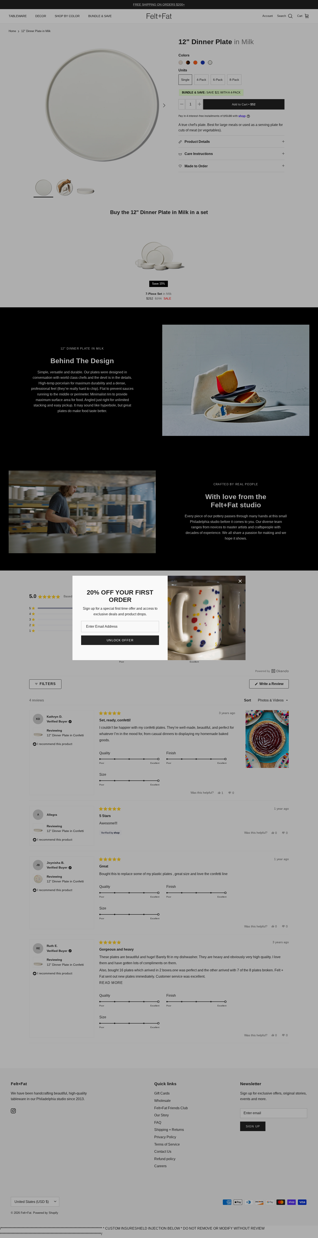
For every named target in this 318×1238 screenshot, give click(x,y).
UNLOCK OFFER (120, 640)
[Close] (240, 581)
